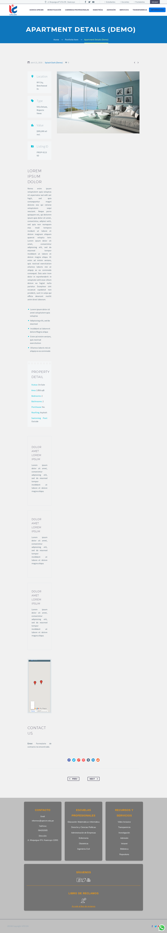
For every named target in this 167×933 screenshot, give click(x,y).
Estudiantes (110, 2)
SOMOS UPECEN (36, 10)
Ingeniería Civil (83, 849)
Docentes (125, 2)
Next (92, 779)
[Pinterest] (83, 760)
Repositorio (124, 854)
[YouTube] (93, 2)
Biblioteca (124, 849)
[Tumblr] (88, 760)
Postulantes (140, 2)
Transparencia (140, 10)
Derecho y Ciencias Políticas (83, 827)
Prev (74, 779)
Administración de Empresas (83, 833)
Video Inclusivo (124, 822)
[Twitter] (89, 2)
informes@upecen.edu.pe (43, 821)
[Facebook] (85, 2)
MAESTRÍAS (98, 10)
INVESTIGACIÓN (54, 10)
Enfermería (83, 838)
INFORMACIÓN (157, 10)
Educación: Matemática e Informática (83, 822)
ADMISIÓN (111, 10)
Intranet (155, 2)
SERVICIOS (124, 10)
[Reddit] (98, 760)
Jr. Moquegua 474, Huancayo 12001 (42, 840)
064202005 (42, 830)
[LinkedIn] (93, 760)
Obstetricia (83, 843)
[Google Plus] (78, 760)
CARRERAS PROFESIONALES (77, 10)
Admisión (124, 838)
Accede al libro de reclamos (83, 906)
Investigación (124, 833)
